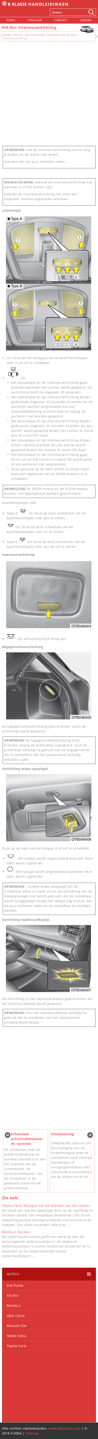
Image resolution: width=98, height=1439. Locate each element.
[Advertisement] (49, 92)
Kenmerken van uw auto (61, 34)
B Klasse (38, 4)
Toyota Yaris (16, 1346)
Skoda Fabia (16, 1336)
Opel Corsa (16, 1315)
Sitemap (32, 1433)
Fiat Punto (15, 1285)
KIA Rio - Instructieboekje (29, 34)
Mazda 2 (14, 1305)
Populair (34, 20)
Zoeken (86, 20)
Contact (61, 20)
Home (10, 20)
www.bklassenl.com (65, 1428)
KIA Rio (7, 34)
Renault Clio (17, 1325)
